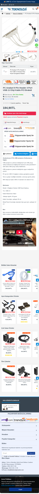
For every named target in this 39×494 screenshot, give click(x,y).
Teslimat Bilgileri (22, 154)
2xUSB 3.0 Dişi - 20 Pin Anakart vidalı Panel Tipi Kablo (9, 316)
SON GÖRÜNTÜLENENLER (11, 400)
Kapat (20, 489)
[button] (16, 51)
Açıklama (8, 154)
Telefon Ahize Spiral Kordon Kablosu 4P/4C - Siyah (24, 348)
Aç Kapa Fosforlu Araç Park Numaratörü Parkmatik (9, 381)
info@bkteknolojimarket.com (15, 470)
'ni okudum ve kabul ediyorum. (20, 456)
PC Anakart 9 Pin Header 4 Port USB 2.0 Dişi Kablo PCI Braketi (13, 405)
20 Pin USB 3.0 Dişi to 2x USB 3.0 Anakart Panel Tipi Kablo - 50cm (9, 285)
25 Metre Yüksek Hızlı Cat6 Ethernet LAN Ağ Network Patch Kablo (24, 285)
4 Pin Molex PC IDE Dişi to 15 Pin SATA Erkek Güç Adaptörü (24, 316)
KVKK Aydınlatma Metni (8, 485)
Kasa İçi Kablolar (18, 13)
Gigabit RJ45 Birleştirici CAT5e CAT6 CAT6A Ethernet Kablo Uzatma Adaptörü (9, 348)
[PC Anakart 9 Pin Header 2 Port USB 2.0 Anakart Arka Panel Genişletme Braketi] (5, 72)
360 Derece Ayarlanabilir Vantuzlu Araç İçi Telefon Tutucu (24, 381)
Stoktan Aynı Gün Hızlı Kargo (16, 113)
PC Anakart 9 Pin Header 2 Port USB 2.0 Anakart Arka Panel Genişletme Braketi (17, 71)
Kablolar (8, 13)
